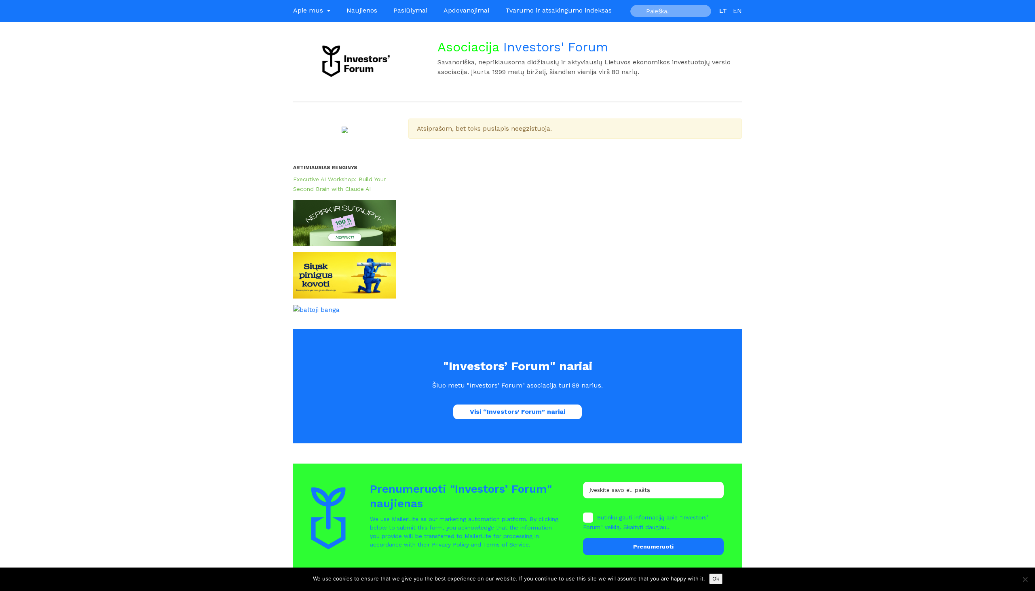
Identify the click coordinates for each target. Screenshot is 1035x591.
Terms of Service (506, 544)
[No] (1025, 579)
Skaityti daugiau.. (646, 527)
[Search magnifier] (639, 11)
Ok (715, 579)
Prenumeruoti (653, 546)
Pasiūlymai (410, 10)
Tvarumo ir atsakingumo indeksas (558, 10)
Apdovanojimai (466, 10)
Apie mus (309, 10)
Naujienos (361, 10)
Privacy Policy (450, 544)
